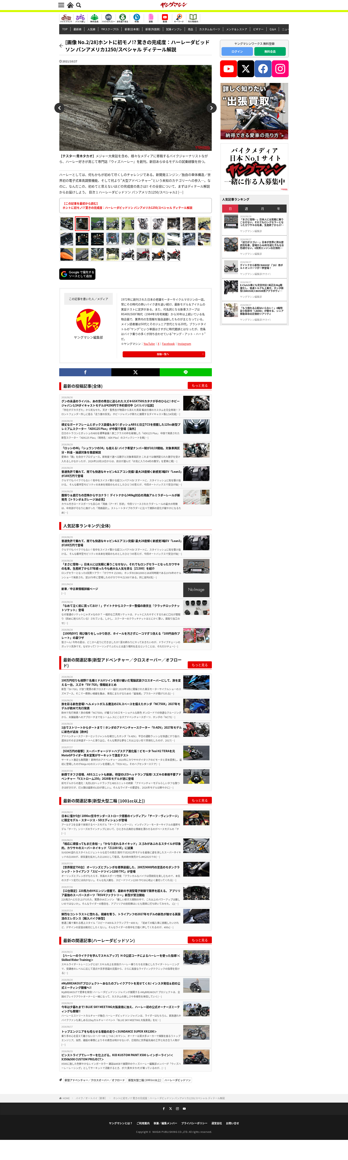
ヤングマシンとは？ (121, 1123)
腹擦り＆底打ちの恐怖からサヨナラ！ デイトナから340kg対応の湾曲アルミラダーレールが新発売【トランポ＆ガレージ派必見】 (120, 497)
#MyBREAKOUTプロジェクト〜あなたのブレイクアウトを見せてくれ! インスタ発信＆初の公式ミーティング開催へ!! (120, 985)
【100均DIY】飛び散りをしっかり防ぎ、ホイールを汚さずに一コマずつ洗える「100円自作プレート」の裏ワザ (120, 635)
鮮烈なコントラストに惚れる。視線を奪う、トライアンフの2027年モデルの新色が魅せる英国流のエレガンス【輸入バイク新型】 (120, 916)
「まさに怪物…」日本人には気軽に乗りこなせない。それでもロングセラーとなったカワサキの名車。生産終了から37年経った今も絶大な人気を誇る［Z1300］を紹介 (120, 566)
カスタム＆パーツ (209, 29)
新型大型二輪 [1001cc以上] (144, 1080)
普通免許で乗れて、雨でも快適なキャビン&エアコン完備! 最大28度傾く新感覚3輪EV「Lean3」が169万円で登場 (121, 473)
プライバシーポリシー (194, 1123)
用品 (190, 29)
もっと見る (200, 385)
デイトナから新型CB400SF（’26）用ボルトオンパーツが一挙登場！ (261, 267)
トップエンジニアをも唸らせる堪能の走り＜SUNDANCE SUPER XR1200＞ (109, 1031)
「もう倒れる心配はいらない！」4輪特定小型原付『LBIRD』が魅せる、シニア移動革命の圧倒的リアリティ (262, 311)
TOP (64, 29)
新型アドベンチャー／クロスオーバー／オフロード (95, 1080)
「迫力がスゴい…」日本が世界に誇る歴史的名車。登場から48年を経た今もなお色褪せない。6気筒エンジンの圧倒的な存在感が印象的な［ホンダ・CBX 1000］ (262, 245)
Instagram (184, 344)
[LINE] (186, 372)
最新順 (77, 29)
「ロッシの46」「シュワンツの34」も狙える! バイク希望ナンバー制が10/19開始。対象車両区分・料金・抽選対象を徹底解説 (120, 450)
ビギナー (258, 29)
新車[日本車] (132, 29)
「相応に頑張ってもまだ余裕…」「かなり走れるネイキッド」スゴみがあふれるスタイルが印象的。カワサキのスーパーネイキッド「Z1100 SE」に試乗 (121, 846)
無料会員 (270, 51)
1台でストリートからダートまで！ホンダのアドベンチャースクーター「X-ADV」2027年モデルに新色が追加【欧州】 (121, 729)
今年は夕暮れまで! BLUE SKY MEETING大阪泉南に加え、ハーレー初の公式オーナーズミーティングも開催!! (120, 1009)
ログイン (237, 51)
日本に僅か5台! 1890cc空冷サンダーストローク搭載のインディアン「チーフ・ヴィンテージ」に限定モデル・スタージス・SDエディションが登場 (120, 818)
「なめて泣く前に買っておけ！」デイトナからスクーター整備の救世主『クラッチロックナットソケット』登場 (120, 608)
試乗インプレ (174, 29)
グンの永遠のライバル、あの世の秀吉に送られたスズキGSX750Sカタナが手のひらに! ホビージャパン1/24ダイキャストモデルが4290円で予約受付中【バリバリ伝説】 (120, 403)
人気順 (91, 29)
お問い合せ (232, 1123)
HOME (66, 1098)
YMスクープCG (110, 29)
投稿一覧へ (163, 354)
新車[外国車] (152, 29)
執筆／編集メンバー (165, 1123)
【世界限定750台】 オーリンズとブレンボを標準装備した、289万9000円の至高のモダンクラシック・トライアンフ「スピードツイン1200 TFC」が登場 (120, 869)
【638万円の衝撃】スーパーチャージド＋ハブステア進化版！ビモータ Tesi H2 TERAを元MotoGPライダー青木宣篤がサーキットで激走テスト (118, 753)
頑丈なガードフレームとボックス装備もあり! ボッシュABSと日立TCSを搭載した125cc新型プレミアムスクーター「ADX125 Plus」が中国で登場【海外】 (120, 426)
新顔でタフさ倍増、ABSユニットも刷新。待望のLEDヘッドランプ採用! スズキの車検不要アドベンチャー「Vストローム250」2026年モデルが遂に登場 (121, 776)
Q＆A (273, 29)
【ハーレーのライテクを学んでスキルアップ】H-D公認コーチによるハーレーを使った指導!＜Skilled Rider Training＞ (120, 957)
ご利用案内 (143, 1123)
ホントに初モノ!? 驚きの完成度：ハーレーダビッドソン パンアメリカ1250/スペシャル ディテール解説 (169, 1098)
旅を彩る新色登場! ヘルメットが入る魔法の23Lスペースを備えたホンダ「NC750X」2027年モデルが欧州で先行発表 (120, 706)
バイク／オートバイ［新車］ (91, 1098)
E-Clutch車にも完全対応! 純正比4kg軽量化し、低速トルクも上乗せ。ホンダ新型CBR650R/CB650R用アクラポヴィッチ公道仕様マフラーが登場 (262, 288)
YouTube (149, 344)
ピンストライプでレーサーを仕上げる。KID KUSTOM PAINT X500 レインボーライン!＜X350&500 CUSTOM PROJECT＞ (117, 1057)
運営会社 (216, 1123)
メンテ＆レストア (236, 29)
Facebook (168, 344)
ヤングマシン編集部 (251, 231)
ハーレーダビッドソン (178, 1080)
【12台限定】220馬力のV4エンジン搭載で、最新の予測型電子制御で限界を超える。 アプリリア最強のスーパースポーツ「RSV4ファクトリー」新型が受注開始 (120, 893)
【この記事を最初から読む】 (127, 205)
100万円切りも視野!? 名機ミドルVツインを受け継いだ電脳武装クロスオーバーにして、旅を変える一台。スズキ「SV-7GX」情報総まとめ (121, 682)
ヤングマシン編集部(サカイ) (255, 274)
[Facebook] (85, 372)
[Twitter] (135, 372)
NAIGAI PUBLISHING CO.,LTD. (170, 1131)
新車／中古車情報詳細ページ (79, 589)
